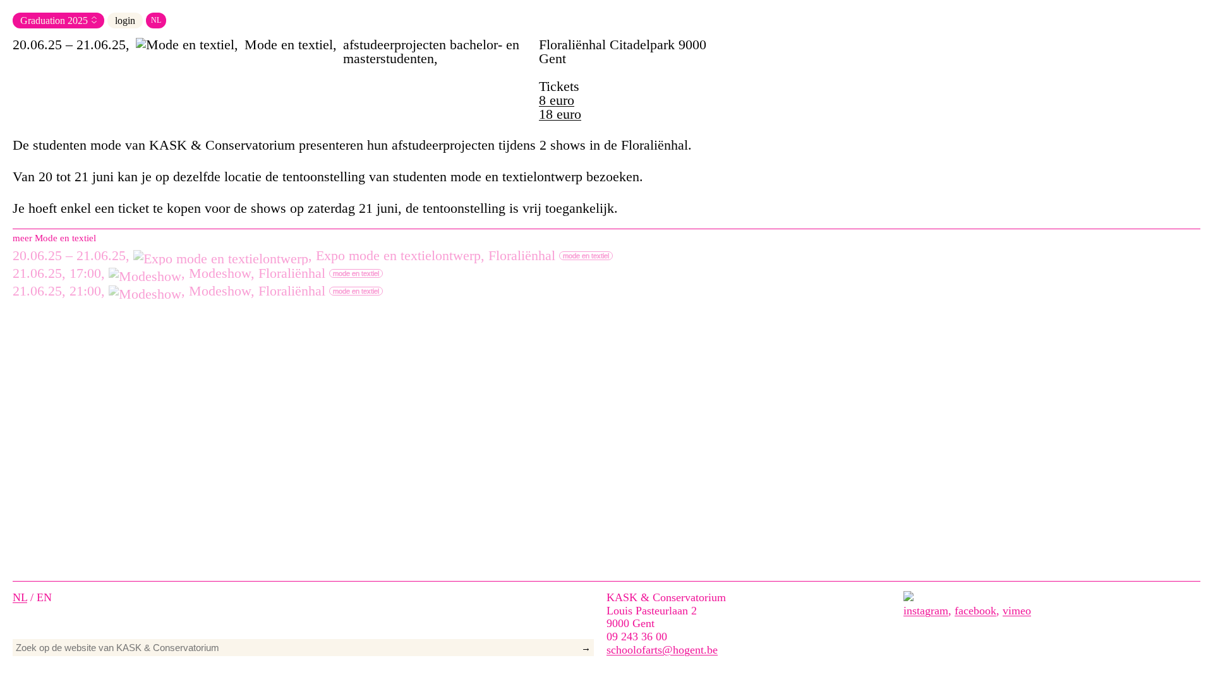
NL (156, 20)
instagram (925, 610)
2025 (78, 20)
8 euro (556, 100)
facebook (975, 610)
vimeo (1017, 610)
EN (44, 597)
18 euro (560, 114)
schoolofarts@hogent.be (662, 649)
